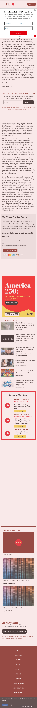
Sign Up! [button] (18, 33)
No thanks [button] (18, 36)
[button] (35, 10)
